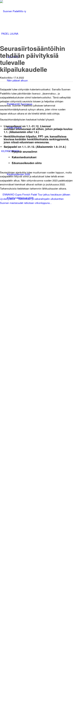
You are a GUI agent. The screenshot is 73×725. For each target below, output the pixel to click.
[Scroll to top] (1, 207)
